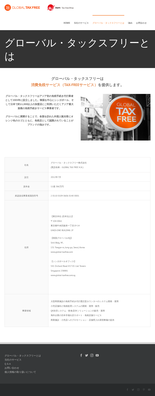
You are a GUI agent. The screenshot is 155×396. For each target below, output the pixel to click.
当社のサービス (13, 359)
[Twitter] (86, 355)
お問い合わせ (12, 367)
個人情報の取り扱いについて (20, 371)
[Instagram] (91, 355)
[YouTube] (97, 355)
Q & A (8, 363)
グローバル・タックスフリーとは (23, 355)
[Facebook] (81, 355)
